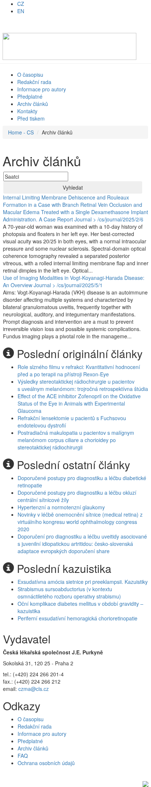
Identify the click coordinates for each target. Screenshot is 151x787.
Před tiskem (31, 118)
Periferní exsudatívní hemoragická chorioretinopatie (77, 618)
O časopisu (30, 74)
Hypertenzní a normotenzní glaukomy (61, 507)
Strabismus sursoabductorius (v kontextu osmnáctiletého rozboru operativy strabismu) (69, 592)
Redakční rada (34, 81)
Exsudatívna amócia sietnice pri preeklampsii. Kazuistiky (83, 581)
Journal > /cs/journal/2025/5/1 (68, 285)
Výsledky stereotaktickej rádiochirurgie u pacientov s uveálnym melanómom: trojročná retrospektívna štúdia (83, 385)
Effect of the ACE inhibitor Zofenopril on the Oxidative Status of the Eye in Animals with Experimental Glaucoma (79, 403)
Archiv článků (32, 103)
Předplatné (30, 96)
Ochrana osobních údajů (46, 763)
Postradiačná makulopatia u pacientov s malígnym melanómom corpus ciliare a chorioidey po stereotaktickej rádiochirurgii (76, 440)
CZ (20, 3)
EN (20, 11)
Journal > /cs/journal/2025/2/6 (108, 219)
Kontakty (27, 111)
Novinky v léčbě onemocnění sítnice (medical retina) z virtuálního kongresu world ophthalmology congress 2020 (80, 522)
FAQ (23, 755)
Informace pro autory (41, 89)
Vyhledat (73, 187)
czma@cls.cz (33, 688)
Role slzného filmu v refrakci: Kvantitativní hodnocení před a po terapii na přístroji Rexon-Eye (79, 370)
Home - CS (21, 132)
